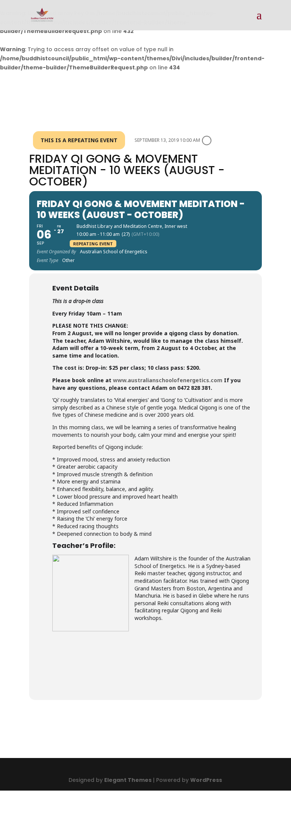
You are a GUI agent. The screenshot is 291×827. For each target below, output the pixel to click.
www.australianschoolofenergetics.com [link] (167, 380)
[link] (42, 15)
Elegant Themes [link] (128, 780)
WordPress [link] (206, 780)
